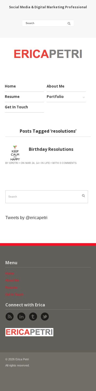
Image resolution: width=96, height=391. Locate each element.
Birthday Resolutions (51, 149)
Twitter (45, 316)
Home (10, 86)
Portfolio (55, 97)
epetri (13, 163)
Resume (12, 96)
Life (47, 163)
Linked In (21, 316)
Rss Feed (9, 316)
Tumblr (33, 316)
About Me (55, 86)
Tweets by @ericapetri (26, 217)
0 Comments (68, 163)
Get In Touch (16, 107)
